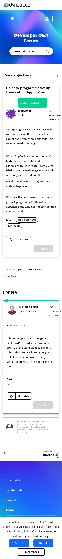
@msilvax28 (17, 325)
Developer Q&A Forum (17, 75)
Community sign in (47, 18)
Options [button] (57, 75)
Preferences (31, 552)
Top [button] (4, 453)
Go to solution (32, 103)
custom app (14, 225)
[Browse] (13, 18)
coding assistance (27, 219)
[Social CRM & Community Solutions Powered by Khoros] (51, 454)
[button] (19, 543)
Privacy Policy (22, 531)
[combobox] (31, 51)
